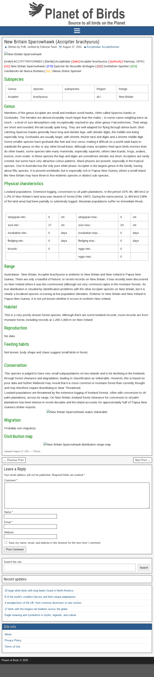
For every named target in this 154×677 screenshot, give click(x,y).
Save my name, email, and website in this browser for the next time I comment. (55, 542)
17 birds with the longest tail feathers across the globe (36, 609)
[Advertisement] (47, 670)
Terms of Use (12, 646)
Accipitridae (93, 46)
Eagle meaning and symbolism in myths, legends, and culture (40, 615)
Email (8, 522)
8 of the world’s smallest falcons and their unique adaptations (40, 596)
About (8, 634)
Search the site (12, 561)
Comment (10, 480)
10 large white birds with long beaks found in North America (39, 590)
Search (144, 567)
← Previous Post (14, 460)
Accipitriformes (110, 46)
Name (8, 512)
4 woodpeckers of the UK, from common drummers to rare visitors (43, 602)
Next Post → (142, 460)
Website (9, 532)
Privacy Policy (13, 640)
